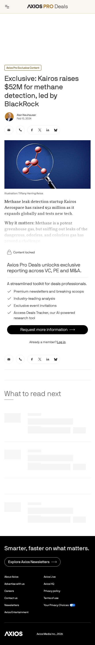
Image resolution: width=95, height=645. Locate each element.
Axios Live (50, 576)
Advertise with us (14, 584)
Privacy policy (52, 591)
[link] (8, 130)
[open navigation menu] (7, 6)
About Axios (11, 576)
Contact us (10, 598)
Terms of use (51, 598)
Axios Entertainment (16, 612)
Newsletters (11, 605)
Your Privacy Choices (56, 605)
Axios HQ (49, 584)
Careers (9, 591)
